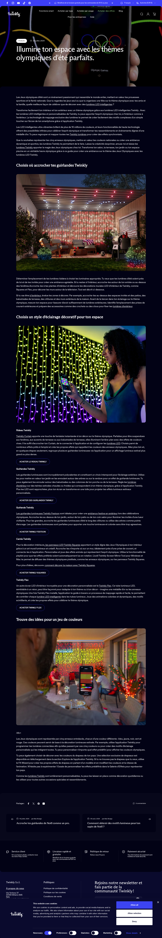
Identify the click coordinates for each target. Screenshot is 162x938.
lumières (82, 134)
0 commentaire (141, 803)
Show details (132, 933)
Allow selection (134, 913)
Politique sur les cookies (55, 893)
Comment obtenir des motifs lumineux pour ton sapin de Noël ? (113, 825)
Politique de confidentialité (56, 889)
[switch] (72, 933)
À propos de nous (15, 888)
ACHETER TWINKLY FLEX (30, 608)
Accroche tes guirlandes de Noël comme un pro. (42, 823)
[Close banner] (158, 902)
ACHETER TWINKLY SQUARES (32, 573)
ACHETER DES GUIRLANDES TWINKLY (36, 500)
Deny (134, 921)
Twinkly (73, 134)
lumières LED (113, 443)
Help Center (99, 3)
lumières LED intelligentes (99, 104)
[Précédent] (50, 3)
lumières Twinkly (24, 147)
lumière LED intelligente (49, 597)
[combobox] (127, 3)
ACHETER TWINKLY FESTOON (32, 532)
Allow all (134, 905)
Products (21, 41)
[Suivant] (112, 3)
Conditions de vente (53, 897)
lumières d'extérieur (122, 306)
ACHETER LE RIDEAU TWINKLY (33, 462)
